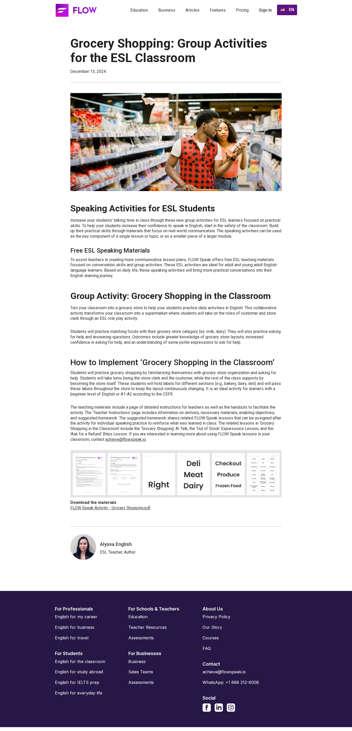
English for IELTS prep (77, 682)
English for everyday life (78, 692)
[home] (76, 10)
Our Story (212, 627)
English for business (74, 627)
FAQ (207, 648)
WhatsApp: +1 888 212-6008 (231, 682)
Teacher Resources (147, 627)
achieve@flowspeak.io (125, 439)
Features (218, 10)
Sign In (265, 10)
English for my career (76, 616)
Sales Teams (140, 671)
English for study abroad (79, 671)
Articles (192, 10)
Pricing (242, 10)
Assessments (141, 637)
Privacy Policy (216, 616)
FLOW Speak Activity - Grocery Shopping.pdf (110, 507)
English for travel (71, 637)
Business (166, 10)
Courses (211, 637)
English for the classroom (80, 661)
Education (139, 10)
